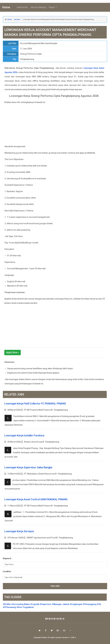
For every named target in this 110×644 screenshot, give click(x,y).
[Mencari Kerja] (55, 619)
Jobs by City (22, 7)
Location (7, 571)
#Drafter (7, 604)
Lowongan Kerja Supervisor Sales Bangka (28, 467)
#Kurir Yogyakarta (25, 607)
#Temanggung (90, 604)
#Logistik (34, 604)
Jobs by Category (38, 7)
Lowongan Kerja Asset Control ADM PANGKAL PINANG (35, 499)
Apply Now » (12, 352)
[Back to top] (70, 630)
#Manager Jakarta (60, 604)
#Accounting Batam (20, 604)
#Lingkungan (76, 604)
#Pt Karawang (9, 607)
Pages (52, 7)
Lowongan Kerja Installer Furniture (24, 435)
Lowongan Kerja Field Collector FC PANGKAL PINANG (35, 403)
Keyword (7, 558)
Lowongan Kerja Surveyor (19, 531)
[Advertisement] (55, 124)
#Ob (99, 604)
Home (6, 7)
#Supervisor (46, 604)
